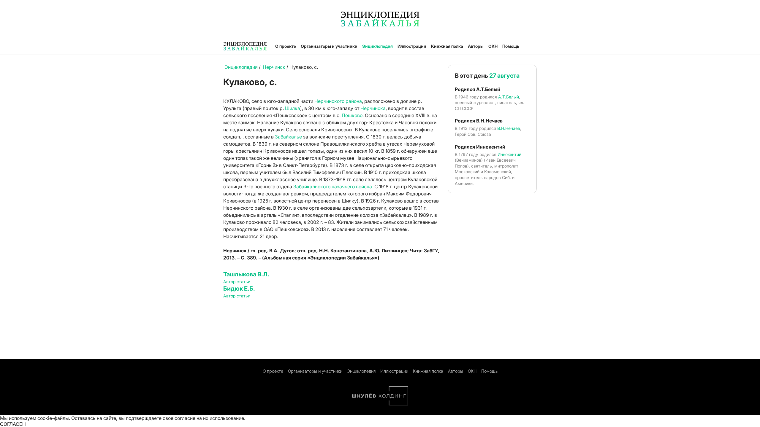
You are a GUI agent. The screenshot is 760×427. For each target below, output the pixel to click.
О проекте (285, 46)
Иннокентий (509, 154)
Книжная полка (447, 46)
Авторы (476, 46)
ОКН (493, 46)
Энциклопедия (377, 46)
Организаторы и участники (329, 46)
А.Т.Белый (508, 96)
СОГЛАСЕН (13, 424)
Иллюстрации (412, 46)
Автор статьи (236, 281)
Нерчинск (274, 67)
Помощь (510, 46)
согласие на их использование (209, 418)
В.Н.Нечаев (508, 128)
